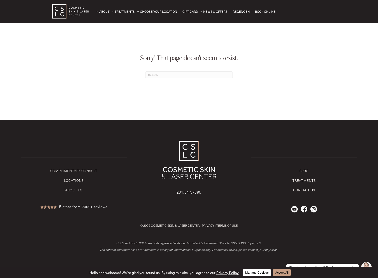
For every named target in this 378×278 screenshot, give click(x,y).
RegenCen (241, 11)
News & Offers (215, 11)
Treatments (125, 11)
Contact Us (304, 190)
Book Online (265, 11)
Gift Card (190, 11)
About (104, 11)
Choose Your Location (158, 11)
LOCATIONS (74, 180)
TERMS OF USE (227, 225)
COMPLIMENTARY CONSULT (73, 171)
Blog (304, 171)
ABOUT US (73, 190)
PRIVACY (208, 225)
